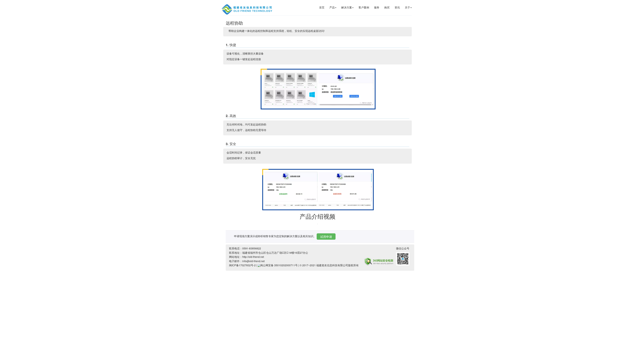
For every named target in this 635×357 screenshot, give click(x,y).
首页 (321, 7)
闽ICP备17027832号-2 (242, 265)
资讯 (397, 7)
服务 (376, 7)
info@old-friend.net (253, 261)
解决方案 (346, 7)
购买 (387, 7)
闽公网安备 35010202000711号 (279, 265)
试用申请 (326, 236)
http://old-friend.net (253, 257)
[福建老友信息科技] (247, 9)
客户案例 (364, 7)
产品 (332, 7)
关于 (407, 7)
